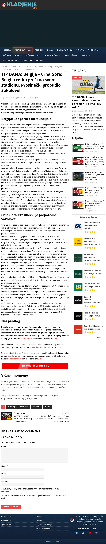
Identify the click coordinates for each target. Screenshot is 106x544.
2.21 (40, 359)
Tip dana (36, 407)
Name (4, 466)
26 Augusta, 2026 (80, 111)
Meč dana (7, 55)
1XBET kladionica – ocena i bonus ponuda (92, 225)
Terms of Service (60, 496)
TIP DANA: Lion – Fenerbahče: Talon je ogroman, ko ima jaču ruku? (86, 102)
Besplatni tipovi (65, 50)
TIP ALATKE (86, 55)
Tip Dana (80, 50)
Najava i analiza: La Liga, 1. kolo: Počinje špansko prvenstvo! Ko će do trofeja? (95, 204)
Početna (7, 50)
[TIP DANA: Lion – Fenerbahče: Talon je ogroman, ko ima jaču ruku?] (88, 85)
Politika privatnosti (43, 528)
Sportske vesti (7, 524)
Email (3, 473)
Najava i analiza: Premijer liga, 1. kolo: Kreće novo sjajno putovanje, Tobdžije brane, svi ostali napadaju (95, 160)
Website (4, 481)
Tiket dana (93, 50)
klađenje (12, 407)
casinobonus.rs (7, 516)
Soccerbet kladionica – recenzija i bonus (92, 300)
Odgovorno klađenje (44, 524)
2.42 (55, 338)
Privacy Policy (45, 496)
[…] (80, 132)
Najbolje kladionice (88, 217)
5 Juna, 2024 (9, 98)
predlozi (24, 407)
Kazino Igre (26, 60)
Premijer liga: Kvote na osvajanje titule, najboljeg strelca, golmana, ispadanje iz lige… (94, 176)
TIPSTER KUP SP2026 (22, 50)
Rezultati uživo (10, 60)
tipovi (47, 407)
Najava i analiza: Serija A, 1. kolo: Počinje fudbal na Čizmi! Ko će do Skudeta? (94, 146)
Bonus (50, 50)
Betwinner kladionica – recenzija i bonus (92, 257)
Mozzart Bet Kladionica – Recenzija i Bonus (92, 241)
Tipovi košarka (70, 55)
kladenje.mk (6, 520)
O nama (39, 516)
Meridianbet (26, 338)
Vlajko (19, 98)
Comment (5, 446)
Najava (18, 55)
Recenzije (39, 50)
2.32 (59, 347)
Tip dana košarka (51, 55)
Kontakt (39, 520)
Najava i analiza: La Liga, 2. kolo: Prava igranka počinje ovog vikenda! (95, 190)
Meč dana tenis (32, 55)
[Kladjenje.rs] (20, 8)
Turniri (39, 60)
